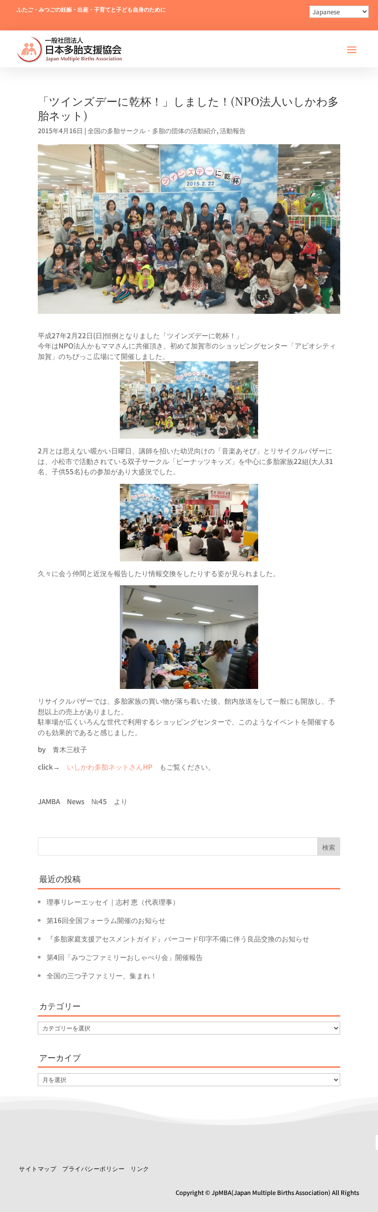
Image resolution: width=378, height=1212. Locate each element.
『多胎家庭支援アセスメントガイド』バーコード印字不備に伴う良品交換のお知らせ (178, 938)
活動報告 (233, 130)
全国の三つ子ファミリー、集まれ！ (102, 975)
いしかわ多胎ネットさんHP (110, 766)
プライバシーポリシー (93, 1168)
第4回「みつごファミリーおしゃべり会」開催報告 (125, 957)
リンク (139, 1168)
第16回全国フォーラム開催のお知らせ (106, 920)
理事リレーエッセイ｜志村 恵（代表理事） (113, 901)
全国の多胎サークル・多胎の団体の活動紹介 (152, 130)
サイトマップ (37, 1168)
